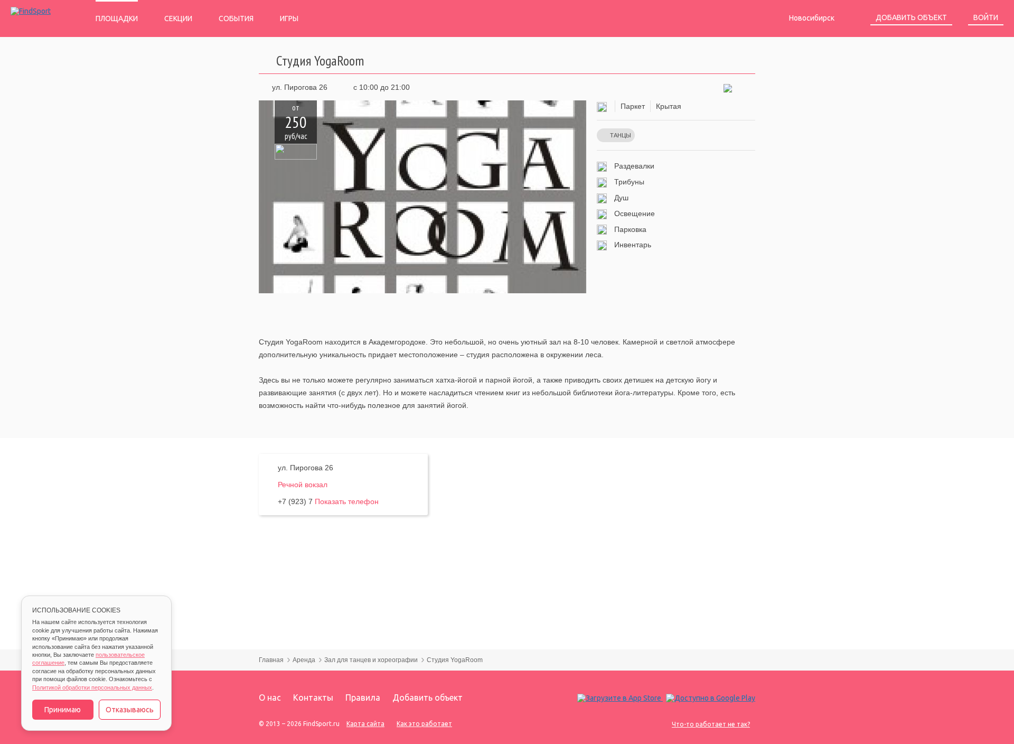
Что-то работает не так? (711, 724)
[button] (728, 87)
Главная (271, 660)
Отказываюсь (130, 709)
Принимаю (62, 709)
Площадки (117, 18)
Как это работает (424, 723)
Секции (178, 18)
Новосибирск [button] (812, 18)
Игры (289, 18)
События (236, 18)
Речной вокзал (302, 484)
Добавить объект (911, 17)
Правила (362, 697)
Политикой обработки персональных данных (92, 687)
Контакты (313, 697)
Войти (985, 17)
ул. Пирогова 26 (299, 87)
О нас (270, 697)
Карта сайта (365, 723)
